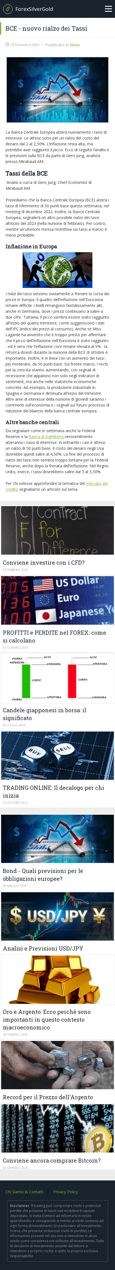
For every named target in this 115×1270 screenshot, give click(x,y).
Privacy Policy (65, 1191)
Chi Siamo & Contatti (25, 1191)
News (75, 44)
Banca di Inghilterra (46, 436)
